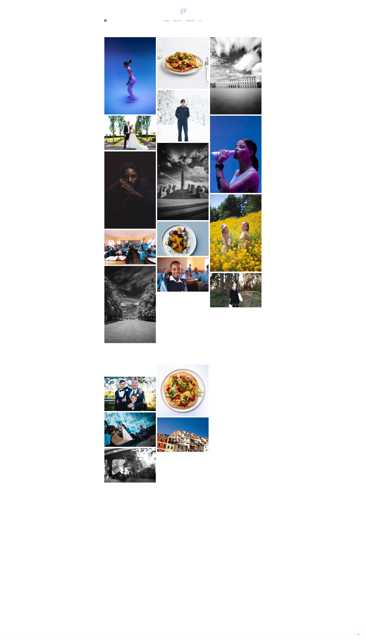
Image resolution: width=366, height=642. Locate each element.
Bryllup (177, 21)
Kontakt (190, 21)
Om (200, 21)
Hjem (166, 21)
